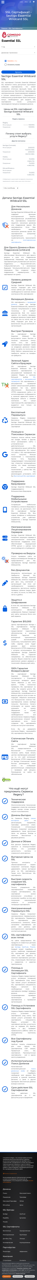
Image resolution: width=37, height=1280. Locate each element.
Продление (6, 1197)
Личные (22, 1238)
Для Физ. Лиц (7, 1238)
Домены (7, 1189)
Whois (22, 1201)
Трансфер (23, 1197)
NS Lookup (6, 1205)
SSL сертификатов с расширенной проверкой (23, 379)
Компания (8, 1256)
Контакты (23, 1260)
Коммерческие (8, 1242)
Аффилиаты (23, 1251)
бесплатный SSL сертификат (24, 476)
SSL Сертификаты (11, 1227)
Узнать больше (20, 1273)
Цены (21, 1205)
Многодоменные (8, 1235)
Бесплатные (7, 1231)
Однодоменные (25, 1231)
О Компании (7, 1260)
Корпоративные (25, 1242)
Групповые (23, 1235)
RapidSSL (6, 1218)
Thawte (32, 947)
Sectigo (17, 947)
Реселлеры (6, 1251)
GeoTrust (25, 947)
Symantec (23, 1218)
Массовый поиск (25, 1193)
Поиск (5, 1193)
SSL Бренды (8, 1210)
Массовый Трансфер (10, 1201)
